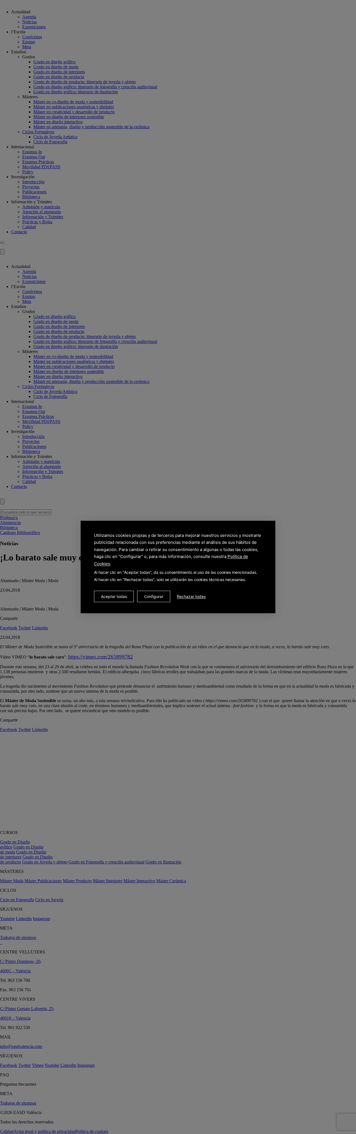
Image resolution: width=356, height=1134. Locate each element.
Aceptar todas (114, 596)
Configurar (153, 596)
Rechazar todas (191, 596)
